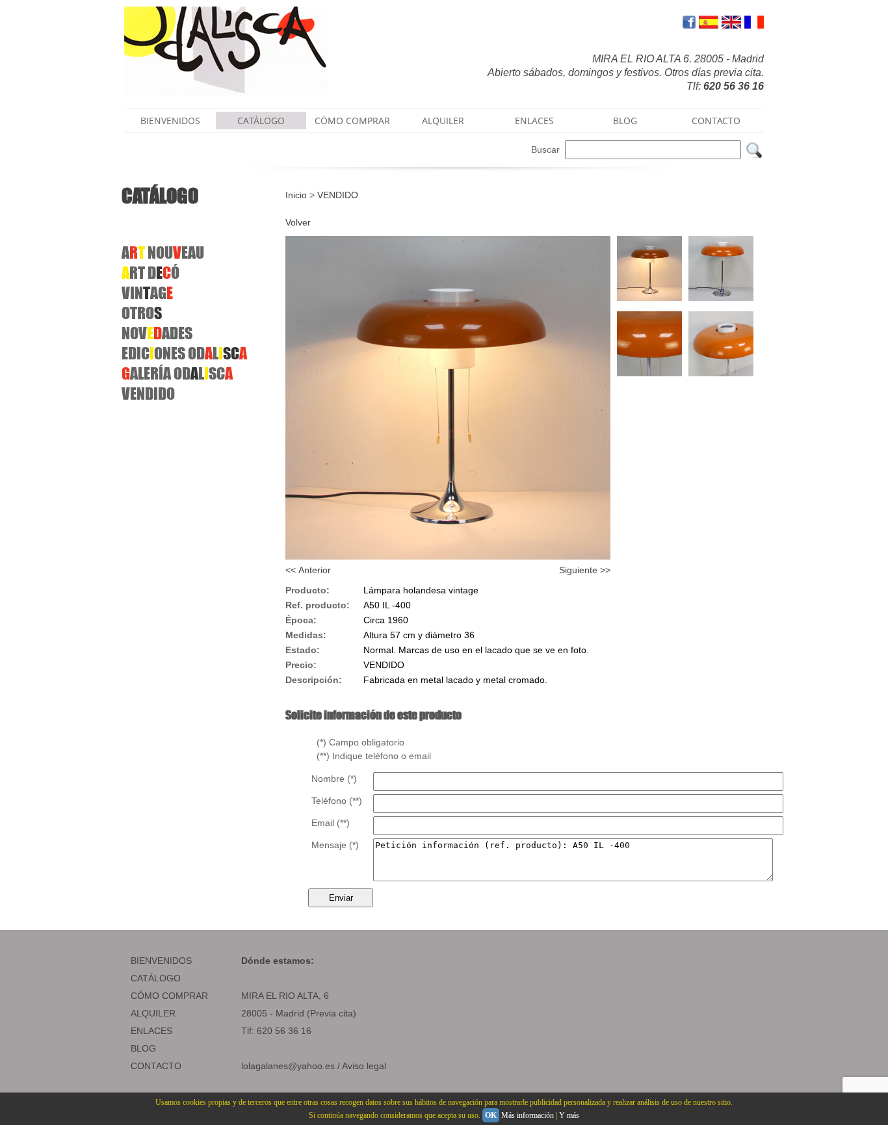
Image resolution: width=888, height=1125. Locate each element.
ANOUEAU (163, 252)
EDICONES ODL (184, 353)
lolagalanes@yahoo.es (288, 1066)
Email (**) (330, 823)
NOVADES (157, 333)
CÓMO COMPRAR (352, 120)
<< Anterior (308, 570)
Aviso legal (364, 1066)
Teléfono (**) (336, 800)
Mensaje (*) (335, 845)
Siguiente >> (584, 570)
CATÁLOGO (261, 120)
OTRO (142, 313)
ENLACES (534, 120)
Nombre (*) (334, 778)
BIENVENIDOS (170, 120)
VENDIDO (148, 393)
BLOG (625, 120)
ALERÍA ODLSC (177, 373)
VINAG (147, 292)
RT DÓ (150, 272)
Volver (298, 222)
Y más (569, 1115)
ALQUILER (443, 120)
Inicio (296, 195)
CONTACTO (716, 120)
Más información (527, 1115)
